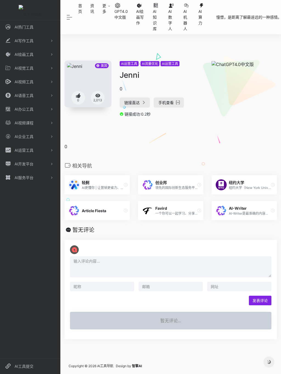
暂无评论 (83, 230)
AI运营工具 (129, 64)
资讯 (92, 8)
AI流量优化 (150, 64)
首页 (80, 8)
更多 (104, 8)
